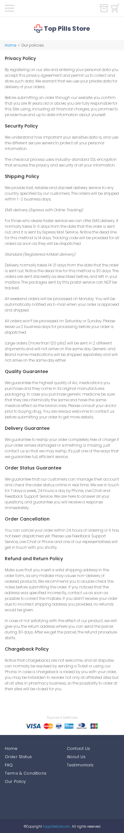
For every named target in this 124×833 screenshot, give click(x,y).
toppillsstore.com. (56, 826)
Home (10, 45)
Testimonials (80, 765)
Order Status (18, 757)
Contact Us (78, 748)
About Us (76, 757)
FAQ (9, 765)
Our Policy (15, 781)
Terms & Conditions (25, 773)
